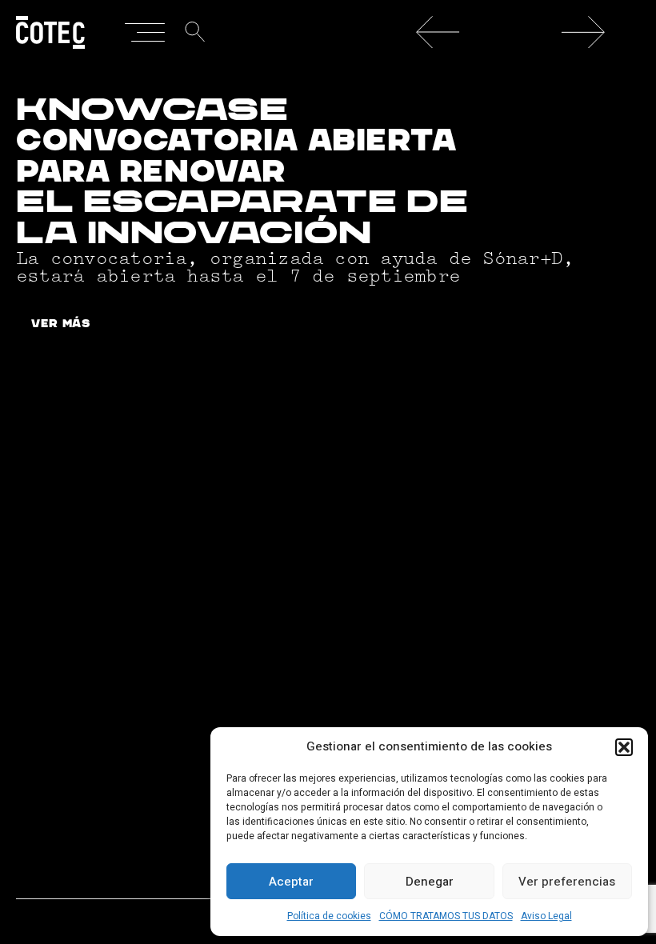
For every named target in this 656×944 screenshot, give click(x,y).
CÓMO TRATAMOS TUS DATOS (446, 916)
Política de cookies (329, 916)
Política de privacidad (160, 875)
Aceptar (291, 881)
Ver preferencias (566, 881)
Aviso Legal (546, 916)
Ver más (61, 324)
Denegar (430, 881)
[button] (624, 747)
